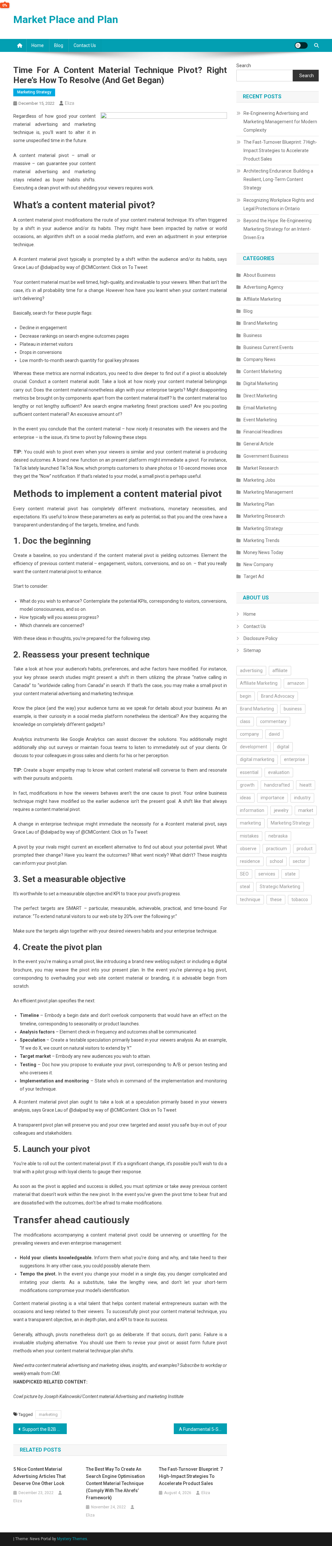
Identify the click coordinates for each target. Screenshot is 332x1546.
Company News (259, 359)
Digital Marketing (260, 383)
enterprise (294, 759)
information (252, 810)
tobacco (299, 899)
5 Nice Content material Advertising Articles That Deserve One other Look (39, 1476)
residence (250, 861)
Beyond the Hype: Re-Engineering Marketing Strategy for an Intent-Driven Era (277, 229)
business (293, 708)
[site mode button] (301, 45)
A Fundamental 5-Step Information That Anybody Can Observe (203, 1429)
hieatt (306, 785)
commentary (273, 721)
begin (245, 696)
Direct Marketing (260, 395)
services (266, 873)
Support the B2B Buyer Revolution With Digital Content (44, 1429)
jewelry (281, 810)
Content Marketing (262, 371)
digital (283, 746)
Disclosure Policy (260, 638)
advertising (251, 670)
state (290, 873)
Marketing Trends (261, 540)
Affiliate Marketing (262, 299)
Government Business (266, 456)
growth (247, 785)
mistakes (249, 836)
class (245, 721)
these (276, 899)
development (253, 746)
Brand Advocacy (277, 696)
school (276, 861)
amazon (295, 683)
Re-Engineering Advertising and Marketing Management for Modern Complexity (280, 122)
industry (302, 797)
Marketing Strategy (34, 92)
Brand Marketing (260, 323)
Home (37, 45)
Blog (58, 45)
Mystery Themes (72, 1539)
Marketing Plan (258, 504)
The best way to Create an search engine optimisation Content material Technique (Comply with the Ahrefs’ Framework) (115, 1483)
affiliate (280, 670)
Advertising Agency (263, 287)
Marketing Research (264, 516)
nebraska (278, 836)
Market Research (261, 468)
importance (272, 797)
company (249, 734)
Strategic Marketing (280, 886)
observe (248, 848)
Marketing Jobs (259, 480)
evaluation (279, 772)
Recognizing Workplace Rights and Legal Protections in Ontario (278, 204)
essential (249, 772)
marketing (48, 1414)
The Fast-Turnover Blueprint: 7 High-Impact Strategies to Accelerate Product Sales (191, 1476)
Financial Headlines (262, 431)
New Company (258, 564)
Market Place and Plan (65, 19)
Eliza (69, 103)
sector (299, 861)
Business (252, 335)
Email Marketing (260, 407)
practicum (276, 848)
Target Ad (253, 576)
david (274, 734)
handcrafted (277, 785)
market (305, 810)
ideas (245, 797)
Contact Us (85, 45)
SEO (244, 873)
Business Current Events (268, 347)
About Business (259, 275)
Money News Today (263, 552)
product (305, 848)
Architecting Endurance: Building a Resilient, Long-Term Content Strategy (278, 179)
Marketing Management (268, 492)
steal (245, 886)
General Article (258, 443)
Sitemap (252, 650)
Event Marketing (260, 419)
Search (243, 65)
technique (250, 899)
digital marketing (257, 759)
